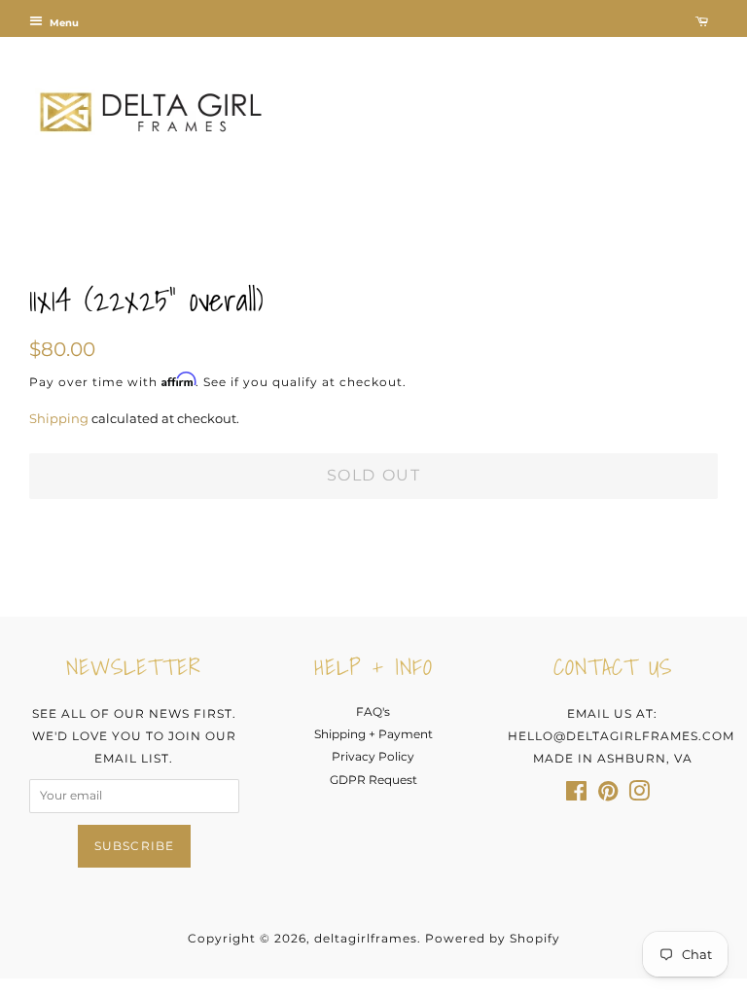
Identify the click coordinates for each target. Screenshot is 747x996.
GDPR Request (373, 779)
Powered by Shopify (492, 938)
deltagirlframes (365, 938)
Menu (63, 23)
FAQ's (373, 711)
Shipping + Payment (373, 734)
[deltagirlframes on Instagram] (639, 795)
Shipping (59, 418)
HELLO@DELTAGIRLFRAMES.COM (621, 736)
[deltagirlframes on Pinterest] (608, 795)
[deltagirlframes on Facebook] (576, 795)
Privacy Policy (373, 756)
